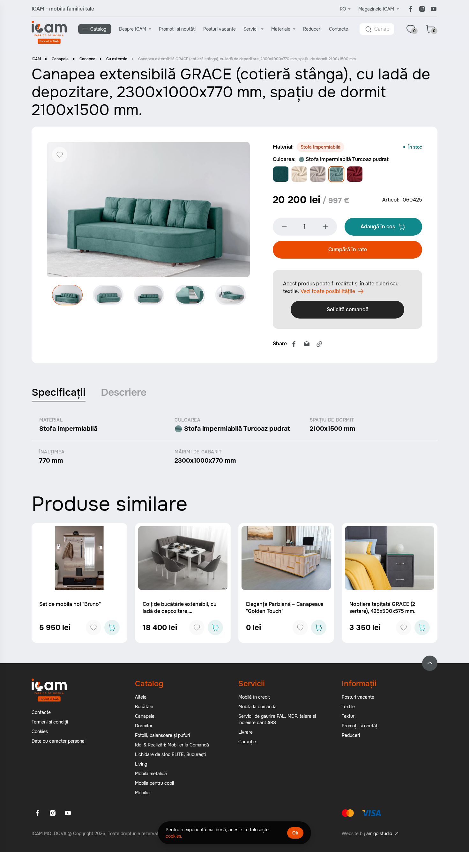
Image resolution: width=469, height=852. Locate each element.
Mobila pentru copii (154, 783)
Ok (295, 833)
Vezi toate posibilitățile (328, 291)
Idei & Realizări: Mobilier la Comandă (172, 745)
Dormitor (144, 726)
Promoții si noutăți (177, 29)
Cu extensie (116, 59)
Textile (348, 706)
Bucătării (144, 706)
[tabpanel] (234, 441)
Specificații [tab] (59, 392)
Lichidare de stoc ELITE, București (170, 754)
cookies (173, 836)
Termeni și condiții (50, 722)
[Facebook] (410, 9)
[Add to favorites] (93, 627)
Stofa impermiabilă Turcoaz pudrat (347, 159)
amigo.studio (379, 833)
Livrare (245, 732)
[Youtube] (433, 9)
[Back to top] (429, 663)
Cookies (40, 731)
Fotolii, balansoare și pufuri (162, 735)
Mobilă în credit (254, 697)
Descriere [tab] (123, 392)
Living (141, 764)
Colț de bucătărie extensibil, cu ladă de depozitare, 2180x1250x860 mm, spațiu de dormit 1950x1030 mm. (179, 614)
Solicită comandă (347, 309)
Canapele (60, 59)
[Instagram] (422, 9)
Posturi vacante (219, 29)
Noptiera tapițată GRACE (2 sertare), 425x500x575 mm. (382, 607)
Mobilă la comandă (257, 706)
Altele (140, 697)
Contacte (338, 29)
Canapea (87, 59)
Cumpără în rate (347, 249)
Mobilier (143, 793)
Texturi (348, 716)
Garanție (247, 742)
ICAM (36, 59)
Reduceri (312, 29)
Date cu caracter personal (59, 741)
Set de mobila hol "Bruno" (70, 604)
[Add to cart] (112, 627)
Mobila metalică (151, 773)
